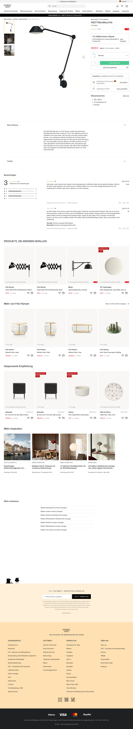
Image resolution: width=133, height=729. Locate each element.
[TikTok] (73, 699)
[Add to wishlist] (28, 293)
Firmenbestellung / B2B (15, 688)
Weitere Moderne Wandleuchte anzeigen (54, 515)
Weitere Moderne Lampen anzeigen (52, 522)
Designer (69, 652)
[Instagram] (66, 699)
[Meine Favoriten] (122, 6)
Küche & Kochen (40, 11)
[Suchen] (49, 6)
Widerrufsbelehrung (14, 663)
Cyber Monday (71, 688)
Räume (68, 673)
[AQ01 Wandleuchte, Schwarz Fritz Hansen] (52, 57)
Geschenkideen (71, 677)
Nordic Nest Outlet (107, 663)
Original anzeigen (72, 203)
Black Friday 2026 (72, 684)
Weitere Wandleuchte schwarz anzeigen (54, 508)
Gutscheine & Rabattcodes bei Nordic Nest (80, 691)
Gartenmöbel (47, 666)
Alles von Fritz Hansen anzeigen (116, 304)
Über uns (104, 645)
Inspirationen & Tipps (73, 645)
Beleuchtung (52, 11)
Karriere (103, 652)
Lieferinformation (13, 670)
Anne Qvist (94, 19)
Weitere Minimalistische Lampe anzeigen (54, 526)
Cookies (10, 684)
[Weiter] (83, 57)
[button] (95, 29)
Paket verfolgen (13, 673)
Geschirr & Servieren (11, 11)
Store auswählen (122, 89)
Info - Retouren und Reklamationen (19, 652)
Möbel (78, 11)
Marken (108, 11)
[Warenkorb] (126, 6)
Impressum (11, 648)
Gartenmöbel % (87, 11)
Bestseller (69, 666)
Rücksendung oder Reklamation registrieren (22, 656)
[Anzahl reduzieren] (92, 63)
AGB (9, 677)
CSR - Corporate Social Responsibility (113, 648)
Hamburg (104, 666)
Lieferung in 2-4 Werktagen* (68, 1)
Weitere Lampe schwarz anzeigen (52, 511)
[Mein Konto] (117, 6)
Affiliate (103, 656)
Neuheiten (99, 11)
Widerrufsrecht (13, 691)
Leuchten (15, 19)
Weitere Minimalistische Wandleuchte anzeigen (56, 519)
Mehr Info (126, 96)
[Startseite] (7, 6)
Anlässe (68, 670)
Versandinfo (123, 82)
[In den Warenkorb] (32, 293)
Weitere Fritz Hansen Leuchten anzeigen (54, 530)
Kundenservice (13, 645)
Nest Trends (70, 681)
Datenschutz (12, 681)
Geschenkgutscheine (50, 670)
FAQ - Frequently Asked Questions (19, 666)
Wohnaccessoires (26, 11)
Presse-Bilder (105, 659)
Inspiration (125, 11)
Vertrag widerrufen (66, 612)
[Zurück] (21, 57)
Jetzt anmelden (123, 40)
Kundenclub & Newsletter (16, 659)
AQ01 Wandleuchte (33, 19)
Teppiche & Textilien (66, 11)
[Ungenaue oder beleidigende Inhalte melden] (128, 202)
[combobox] (124, 1)
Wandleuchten (23, 19)
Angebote (116, 11)
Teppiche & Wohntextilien (51, 659)
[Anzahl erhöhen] (97, 63)
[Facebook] (60, 699)
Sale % (68, 659)
